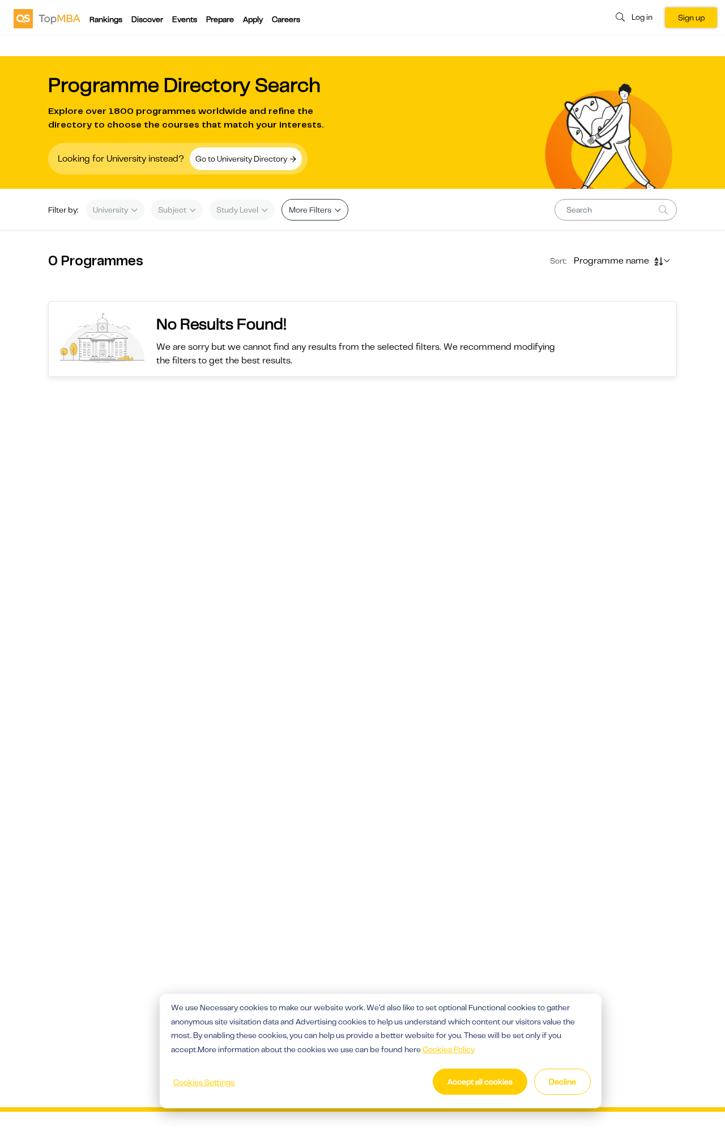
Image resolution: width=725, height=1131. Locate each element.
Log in (642, 17)
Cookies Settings (203, 1082)
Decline (562, 1082)
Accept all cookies (480, 1082)
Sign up (691, 17)
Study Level (238, 210)
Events (184, 19)
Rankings (105, 19)
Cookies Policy (449, 1049)
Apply (253, 19)
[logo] (47, 18)
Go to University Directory (242, 159)
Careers (286, 19)
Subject (173, 210)
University (111, 210)
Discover (147, 19)
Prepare (220, 19)
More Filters (311, 210)
